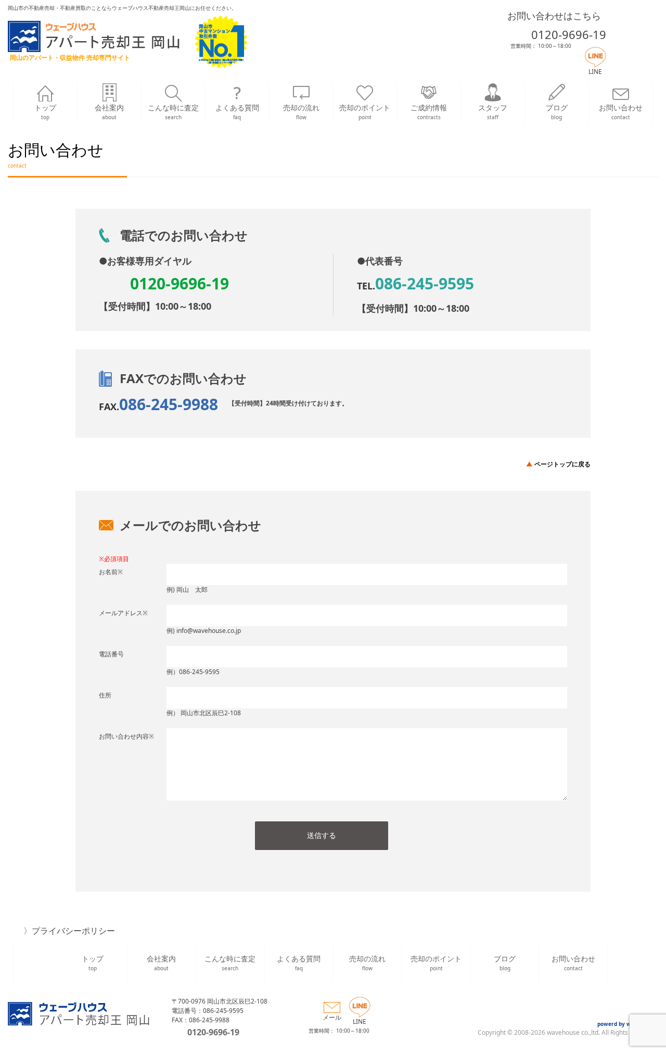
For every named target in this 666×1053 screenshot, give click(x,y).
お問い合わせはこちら (554, 15)
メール (332, 1017)
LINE (595, 71)
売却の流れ (301, 112)
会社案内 (109, 112)
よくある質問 (237, 112)
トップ (45, 112)
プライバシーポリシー (73, 930)
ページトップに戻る (562, 464)
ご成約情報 (429, 112)
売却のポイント (364, 112)
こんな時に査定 (173, 112)
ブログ (557, 112)
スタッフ (492, 112)
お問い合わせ (621, 112)
